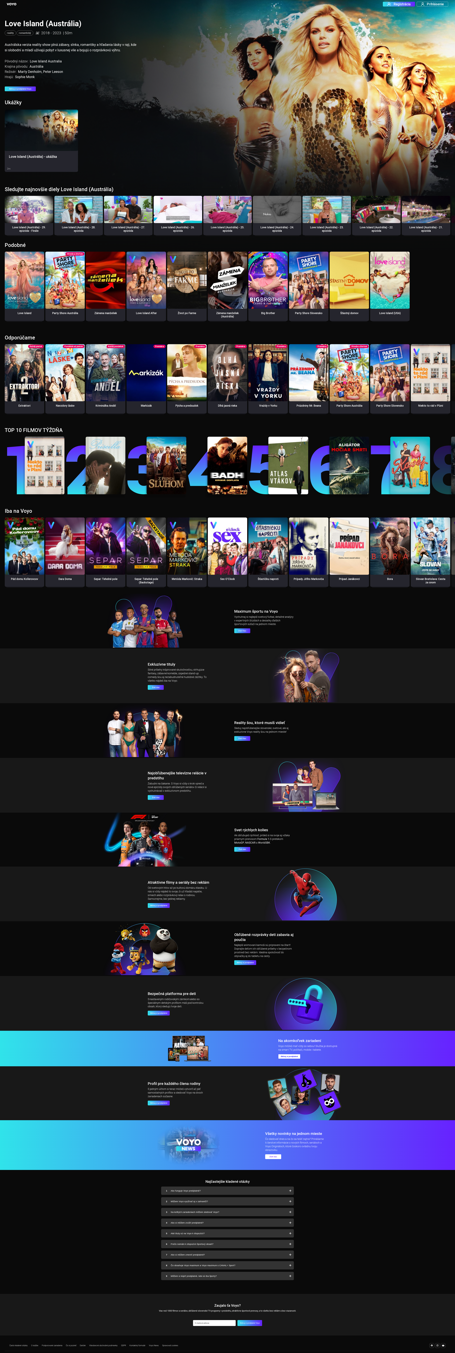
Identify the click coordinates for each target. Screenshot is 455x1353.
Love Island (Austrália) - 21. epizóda (426, 229)
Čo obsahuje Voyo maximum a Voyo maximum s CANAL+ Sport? (200, 1265)
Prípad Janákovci (349, 579)
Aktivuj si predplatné (158, 905)
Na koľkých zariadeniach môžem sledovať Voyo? (192, 1212)
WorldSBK (264, 842)
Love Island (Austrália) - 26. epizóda (178, 229)
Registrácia (402, 4)
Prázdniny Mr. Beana (308, 405)
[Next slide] (449, 217)
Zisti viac (156, 687)
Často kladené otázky (18, 1345)
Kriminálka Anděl (106, 405)
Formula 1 (263, 839)
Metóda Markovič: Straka (187, 579)
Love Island (24, 313)
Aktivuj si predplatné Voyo (20, 89)
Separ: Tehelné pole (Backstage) (146, 580)
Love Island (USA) (390, 313)
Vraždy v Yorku (268, 405)
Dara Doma (65, 579)
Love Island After (146, 313)
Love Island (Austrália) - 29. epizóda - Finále (29, 229)
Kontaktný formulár (137, 1345)
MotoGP (239, 842)
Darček (83, 1345)
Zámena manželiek (105, 313)
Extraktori (24, 405)
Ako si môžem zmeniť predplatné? (185, 1255)
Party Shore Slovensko (308, 313)
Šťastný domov (349, 313)
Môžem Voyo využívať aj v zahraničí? (187, 1201)
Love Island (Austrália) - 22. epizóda (376, 229)
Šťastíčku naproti (268, 579)
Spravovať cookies (170, 1345)
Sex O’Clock (227, 579)
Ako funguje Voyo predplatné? (183, 1191)
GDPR (123, 1345)
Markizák (146, 405)
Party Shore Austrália (65, 313)
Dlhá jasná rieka (227, 405)
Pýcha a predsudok (186, 405)
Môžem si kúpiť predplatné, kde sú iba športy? (191, 1276)
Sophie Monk (25, 77)
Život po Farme (187, 313)
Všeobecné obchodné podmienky (103, 1345)
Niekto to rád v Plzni (430, 405)
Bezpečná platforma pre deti (172, 993)
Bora (390, 579)
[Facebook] (431, 1345)
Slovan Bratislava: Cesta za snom (430, 580)
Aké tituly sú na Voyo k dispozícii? (185, 1233)
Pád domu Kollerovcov (24, 579)
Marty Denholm (30, 72)
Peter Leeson (53, 72)
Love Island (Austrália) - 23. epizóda (327, 229)
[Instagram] (437, 1345)
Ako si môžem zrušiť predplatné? (185, 1223)
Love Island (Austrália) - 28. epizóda (78, 229)
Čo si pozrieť (71, 1345)
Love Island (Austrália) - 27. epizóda (128, 229)
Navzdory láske (65, 405)
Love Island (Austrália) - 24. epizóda (277, 229)
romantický (25, 33)
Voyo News (154, 1345)
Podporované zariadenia (52, 1345)
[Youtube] (443, 1345)
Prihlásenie (435, 4)
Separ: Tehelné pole (105, 579)
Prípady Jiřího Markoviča (309, 579)
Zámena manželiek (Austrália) (227, 315)
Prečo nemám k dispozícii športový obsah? (189, 1244)
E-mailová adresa (202, 1323)
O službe (34, 1345)
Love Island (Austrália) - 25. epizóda (227, 229)
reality (10, 33)
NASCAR (250, 842)
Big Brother (268, 313)
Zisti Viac (242, 631)
